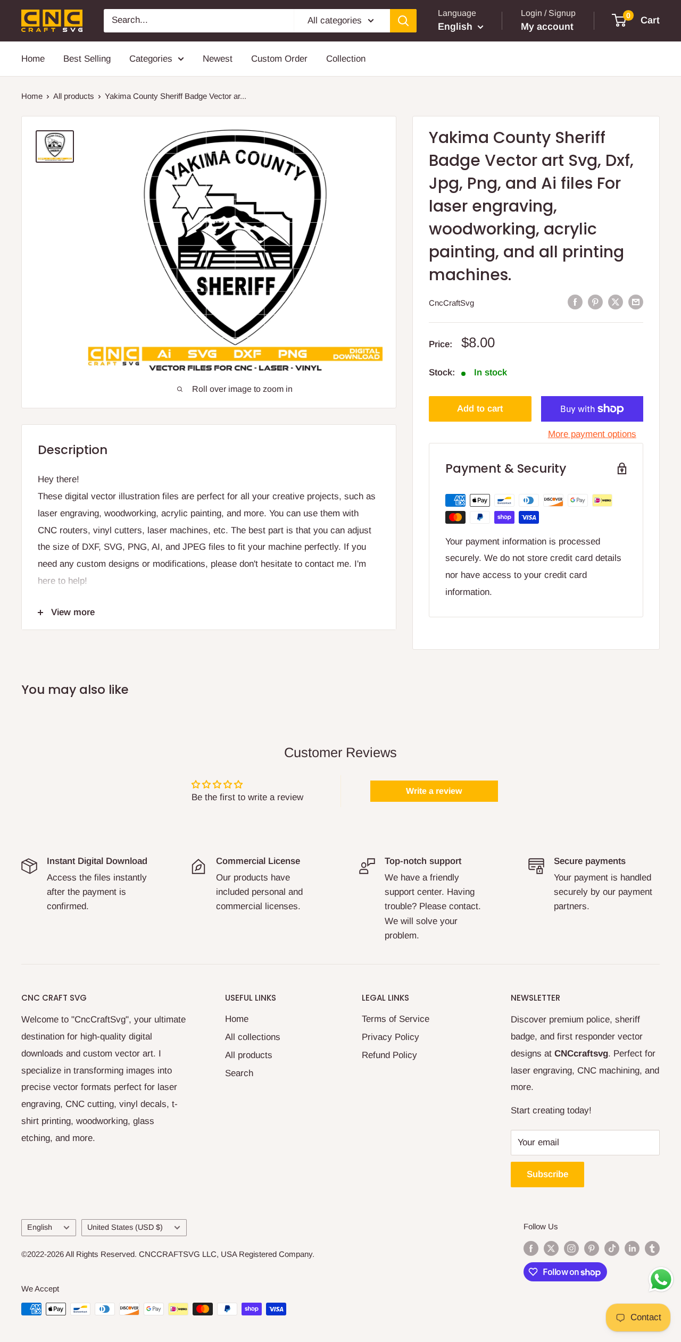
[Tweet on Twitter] (615, 302)
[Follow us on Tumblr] (652, 1248)
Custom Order (279, 59)
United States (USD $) (125, 1227)
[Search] (403, 20)
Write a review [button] (434, 790)
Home (33, 59)
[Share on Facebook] (575, 302)
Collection (346, 59)
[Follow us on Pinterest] (591, 1248)
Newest (217, 59)
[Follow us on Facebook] (531, 1248)
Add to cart (480, 409)
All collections (252, 1037)
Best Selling (87, 59)
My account (547, 26)
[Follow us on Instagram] (571, 1248)
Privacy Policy (390, 1037)
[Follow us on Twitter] (551, 1248)
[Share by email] (635, 302)
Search (239, 1073)
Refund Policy (389, 1055)
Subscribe (547, 1174)
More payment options (592, 434)
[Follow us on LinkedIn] (632, 1248)
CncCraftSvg (451, 302)
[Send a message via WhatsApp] (661, 1279)
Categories (150, 59)
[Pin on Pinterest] (595, 302)
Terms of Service (395, 1019)
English (39, 1227)
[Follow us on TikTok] (611, 1248)
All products (73, 95)
